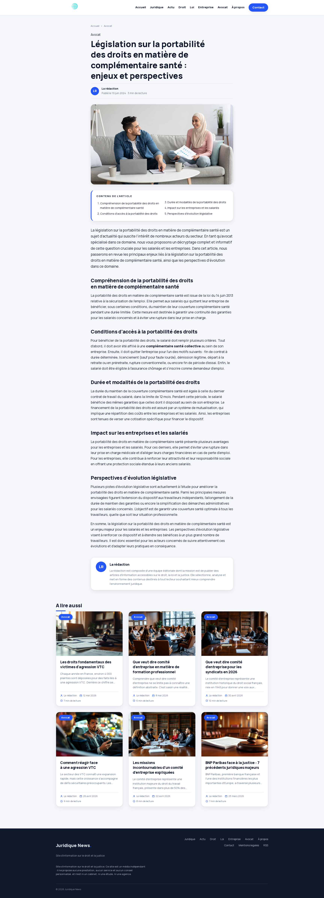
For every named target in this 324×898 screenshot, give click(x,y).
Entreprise (206, 7)
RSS (265, 845)
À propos (238, 7)
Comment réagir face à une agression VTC (79, 765)
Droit (182, 7)
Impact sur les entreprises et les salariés (193, 208)
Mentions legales (249, 845)
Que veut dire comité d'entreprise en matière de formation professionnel (156, 667)
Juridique (157, 7)
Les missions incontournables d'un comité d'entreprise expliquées (158, 767)
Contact (258, 7)
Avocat (223, 7)
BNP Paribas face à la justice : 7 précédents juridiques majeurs (233, 765)
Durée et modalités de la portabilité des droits (196, 202)
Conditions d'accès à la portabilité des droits (129, 213)
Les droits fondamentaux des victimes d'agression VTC (85, 664)
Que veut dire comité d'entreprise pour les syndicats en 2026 (224, 667)
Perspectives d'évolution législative (189, 213)
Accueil (140, 7)
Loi (192, 7)
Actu (171, 7)
